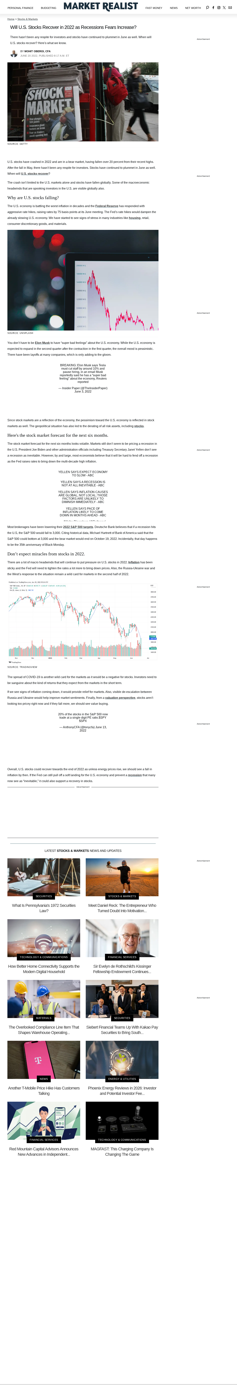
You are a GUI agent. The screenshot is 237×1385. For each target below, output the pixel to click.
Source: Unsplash (20, 333)
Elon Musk (42, 342)
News (174, 7)
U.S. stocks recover (35, 173)
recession (135, 775)
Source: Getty (17, 144)
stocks (139, 426)
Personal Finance (20, 7)
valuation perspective (120, 697)
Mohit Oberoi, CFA (37, 51)
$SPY (102, 717)
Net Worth (193, 7)
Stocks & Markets (27, 19)
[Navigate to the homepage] (101, 7)
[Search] (207, 7)
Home (10, 19)
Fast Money (154, 7)
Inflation (134, 562)
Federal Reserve (106, 206)
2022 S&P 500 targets (78, 527)
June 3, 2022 (82, 391)
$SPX (83, 720)
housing (135, 217)
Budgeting (48, 7)
